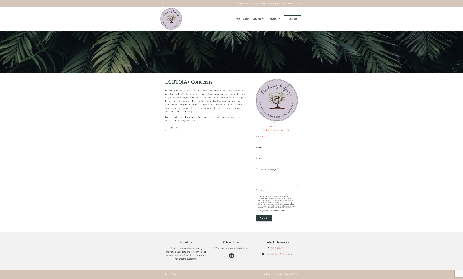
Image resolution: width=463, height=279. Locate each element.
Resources (272, 18)
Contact (293, 18)
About (246, 18)
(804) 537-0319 (276, 126)
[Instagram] (163, 3)
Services (257, 18)
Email (259, 147)
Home (237, 18)
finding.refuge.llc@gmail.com (276, 130)
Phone (259, 158)
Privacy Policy (171, 274)
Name (259, 136)
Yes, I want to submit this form (272, 211)
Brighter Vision (291, 274)
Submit (264, 218)
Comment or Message (267, 169)
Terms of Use (263, 190)
